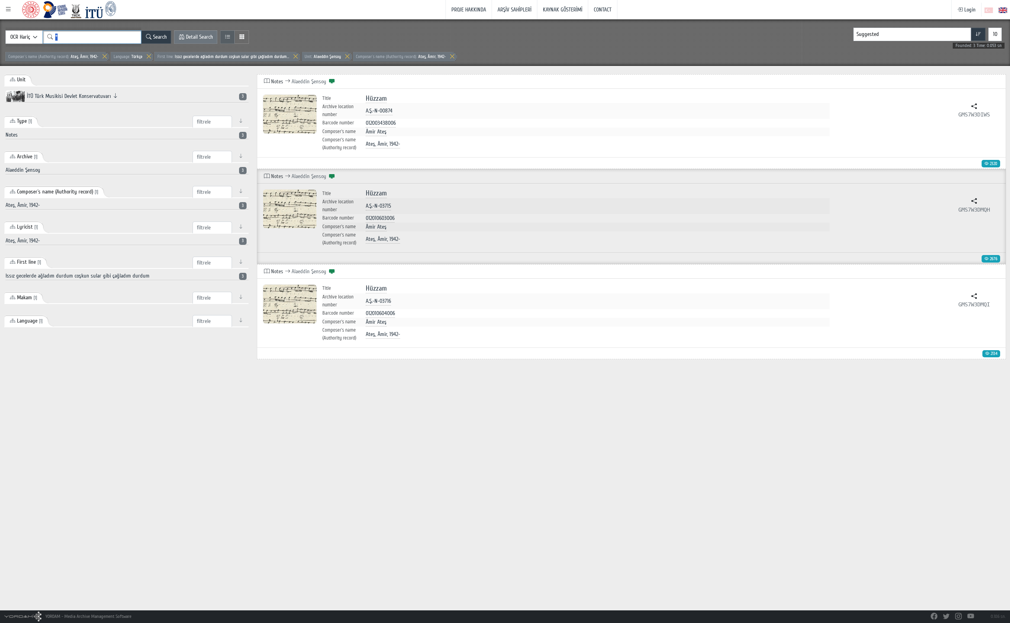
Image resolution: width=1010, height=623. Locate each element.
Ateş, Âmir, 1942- (53, 56)
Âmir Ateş (376, 131)
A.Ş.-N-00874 (379, 110)
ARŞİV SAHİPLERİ (514, 9)
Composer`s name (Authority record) (339, 144)
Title (326, 98)
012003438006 (381, 123)
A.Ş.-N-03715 (378, 206)
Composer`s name (339, 131)
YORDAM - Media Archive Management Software (87, 616)
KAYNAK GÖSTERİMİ (562, 9)
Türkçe (128, 56)
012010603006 (380, 218)
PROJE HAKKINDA (468, 9)
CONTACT (603, 9)
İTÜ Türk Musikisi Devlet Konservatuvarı (134, 96)
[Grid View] (241, 37)
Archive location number (338, 110)
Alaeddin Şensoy (323, 56)
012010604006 (380, 313)
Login (969, 9)
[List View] (227, 37)
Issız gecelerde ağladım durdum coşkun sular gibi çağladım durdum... (223, 56)
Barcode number (338, 123)
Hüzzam (376, 98)
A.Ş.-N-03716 (378, 301)
